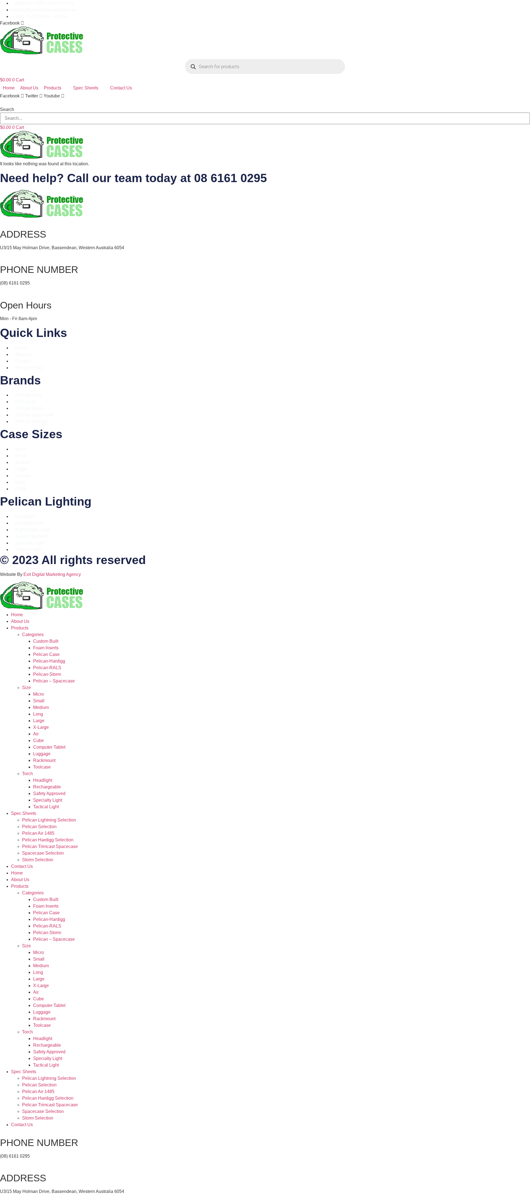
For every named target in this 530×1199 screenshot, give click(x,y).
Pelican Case (46, 654)
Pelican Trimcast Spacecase (50, 846)
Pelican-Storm (47, 674)
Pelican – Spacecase (54, 681)
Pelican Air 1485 (38, 833)
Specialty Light (47, 800)
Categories (33, 634)
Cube (38, 740)
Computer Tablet (49, 747)
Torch (27, 773)
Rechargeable (47, 787)
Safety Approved (49, 793)
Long (38, 714)
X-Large (41, 727)
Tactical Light (46, 806)
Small (38, 700)
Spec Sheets (23, 813)
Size (26, 687)
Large (38, 720)
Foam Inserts (46, 647)
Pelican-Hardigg (49, 661)
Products (19, 628)
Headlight (42, 780)
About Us (20, 621)
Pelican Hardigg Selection (47, 840)
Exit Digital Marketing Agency (52, 574)
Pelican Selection (39, 826)
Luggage (42, 753)
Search (7, 109)
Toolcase (42, 767)
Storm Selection (37, 859)
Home (17, 614)
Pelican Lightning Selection (49, 820)
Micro (38, 694)
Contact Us (22, 866)
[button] (265, 102)
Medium (41, 707)
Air (36, 734)
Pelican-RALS (47, 667)
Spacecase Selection (43, 853)
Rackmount (44, 760)
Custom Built (45, 641)
